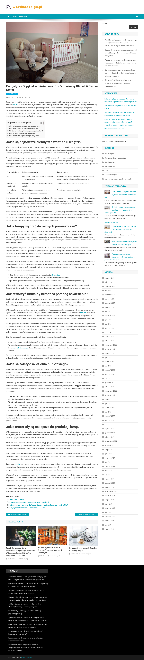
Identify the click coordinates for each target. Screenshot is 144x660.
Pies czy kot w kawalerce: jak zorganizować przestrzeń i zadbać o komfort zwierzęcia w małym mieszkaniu (120, 63)
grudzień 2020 (110, 483)
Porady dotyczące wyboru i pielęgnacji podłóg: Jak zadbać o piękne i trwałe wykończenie (120, 257)
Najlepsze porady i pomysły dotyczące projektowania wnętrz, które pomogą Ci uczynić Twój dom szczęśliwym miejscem (119, 122)
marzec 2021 (109, 470)
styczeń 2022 (109, 429)
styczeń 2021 (109, 479)
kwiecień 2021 (110, 466)
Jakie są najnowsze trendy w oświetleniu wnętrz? (24, 126)
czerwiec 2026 (110, 286)
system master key (111, 222)
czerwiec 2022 (110, 408)
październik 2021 (111, 441)
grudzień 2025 (110, 303)
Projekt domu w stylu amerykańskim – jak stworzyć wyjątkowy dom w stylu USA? (38, 505)
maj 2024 (108, 324)
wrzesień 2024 (110, 316)
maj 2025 (108, 311)
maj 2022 (108, 412)
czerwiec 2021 (110, 458)
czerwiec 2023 (110, 362)
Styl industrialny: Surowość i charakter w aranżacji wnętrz (83, 549)
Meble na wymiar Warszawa (115, 129)
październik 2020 (111, 491)
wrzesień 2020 (110, 496)
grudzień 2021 (110, 433)
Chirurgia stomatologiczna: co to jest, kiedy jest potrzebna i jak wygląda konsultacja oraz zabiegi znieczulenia (120, 73)
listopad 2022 (109, 387)
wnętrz (15, 105)
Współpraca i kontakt (20, 16)
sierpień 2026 (109, 278)
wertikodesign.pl (24, 97)
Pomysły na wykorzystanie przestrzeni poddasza (26, 508)
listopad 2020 (109, 487)
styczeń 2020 (109, 529)
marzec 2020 (109, 521)
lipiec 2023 (108, 357)
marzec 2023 (109, 374)
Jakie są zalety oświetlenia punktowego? (22, 133)
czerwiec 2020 (110, 508)
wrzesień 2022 (110, 395)
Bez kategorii (109, 154)
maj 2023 (108, 366)
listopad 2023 (109, 341)
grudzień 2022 (110, 383)
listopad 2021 (109, 437)
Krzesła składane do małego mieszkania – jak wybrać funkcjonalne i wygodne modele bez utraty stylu (121, 53)
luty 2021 (108, 475)
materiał (17, 464)
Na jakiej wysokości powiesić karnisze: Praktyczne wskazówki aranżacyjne (50, 550)
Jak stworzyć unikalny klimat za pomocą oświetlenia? (26, 131)
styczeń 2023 (109, 378)
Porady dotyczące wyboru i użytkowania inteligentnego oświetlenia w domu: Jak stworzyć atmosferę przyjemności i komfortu (20, 551)
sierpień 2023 (109, 353)
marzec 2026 (109, 299)
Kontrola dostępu (111, 175)
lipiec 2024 (108, 320)
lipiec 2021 (108, 454)
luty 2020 (108, 525)
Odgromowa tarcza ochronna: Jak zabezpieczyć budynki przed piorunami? (120, 229)
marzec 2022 (109, 420)
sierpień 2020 (109, 500)
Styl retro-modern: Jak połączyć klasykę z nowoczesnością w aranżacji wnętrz (120, 210)
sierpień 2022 (109, 399)
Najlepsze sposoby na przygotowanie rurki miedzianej (28, 502)
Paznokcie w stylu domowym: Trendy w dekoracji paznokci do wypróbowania (87, 514)
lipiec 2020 (108, 504)
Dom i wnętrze (12, 94)
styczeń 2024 (109, 337)
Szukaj (104, 23)
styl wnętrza (55, 275)
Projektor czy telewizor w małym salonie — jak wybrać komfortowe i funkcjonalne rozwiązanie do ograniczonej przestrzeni (121, 43)
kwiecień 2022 (110, 416)
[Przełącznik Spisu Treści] (40, 123)
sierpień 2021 (109, 450)
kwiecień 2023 (110, 370)
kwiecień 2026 (110, 295)
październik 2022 (111, 391)
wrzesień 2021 (110, 445)
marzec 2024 (109, 328)
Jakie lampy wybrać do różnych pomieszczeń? (23, 128)
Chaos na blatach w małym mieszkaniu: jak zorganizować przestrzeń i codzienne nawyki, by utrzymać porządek (25, 647)
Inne (106, 170)
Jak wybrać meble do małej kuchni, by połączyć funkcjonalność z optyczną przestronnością (118, 83)
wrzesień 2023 (110, 349)
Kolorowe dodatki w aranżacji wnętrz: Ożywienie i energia (19, 514)
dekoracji (83, 313)
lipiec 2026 (108, 282)
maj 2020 (108, 512)
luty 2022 (108, 424)
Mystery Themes (26, 657)
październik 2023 (111, 345)
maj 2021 (108, 462)
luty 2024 (108, 332)
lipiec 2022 (108, 404)
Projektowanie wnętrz (16, 499)
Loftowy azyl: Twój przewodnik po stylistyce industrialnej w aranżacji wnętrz (120, 194)
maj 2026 (108, 291)
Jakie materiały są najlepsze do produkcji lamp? (24, 136)
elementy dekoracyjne (21, 348)
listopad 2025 (109, 307)
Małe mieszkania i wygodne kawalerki (118, 179)
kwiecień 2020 (110, 517)
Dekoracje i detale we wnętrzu (115, 158)
